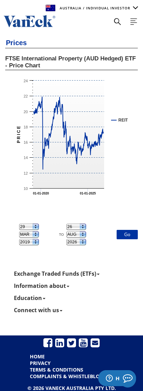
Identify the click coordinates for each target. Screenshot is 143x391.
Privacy (40, 363)
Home (37, 356)
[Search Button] (117, 21)
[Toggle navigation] (134, 21)
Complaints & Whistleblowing (71, 376)
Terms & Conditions (56, 369)
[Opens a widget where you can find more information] (117, 379)
